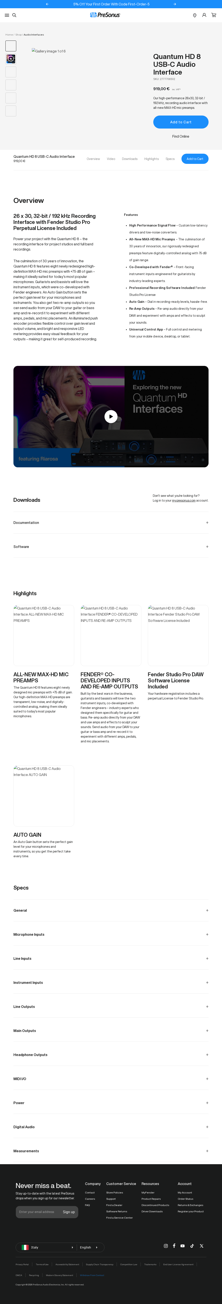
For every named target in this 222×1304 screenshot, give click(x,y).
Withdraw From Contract (92, 1275)
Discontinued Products (155, 1205)
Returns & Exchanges (190, 1205)
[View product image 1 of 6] (10, 46)
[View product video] (10, 59)
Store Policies (114, 1192)
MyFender (148, 1192)
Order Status (185, 1198)
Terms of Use (42, 1264)
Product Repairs (151, 1198)
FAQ (87, 1205)
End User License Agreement (178, 1264)
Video (111, 158)
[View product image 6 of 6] (10, 111)
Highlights (151, 158)
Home (9, 34)
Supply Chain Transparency (99, 1264)
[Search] (14, 15)
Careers (90, 1198)
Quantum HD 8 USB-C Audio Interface (177, 64)
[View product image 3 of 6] (10, 72)
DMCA (19, 1275)
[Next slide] (174, 4)
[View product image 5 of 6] (10, 98)
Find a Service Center (119, 1217)
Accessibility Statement (67, 1264)
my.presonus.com (184, 500)
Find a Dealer (114, 1205)
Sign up (69, 1212)
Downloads (129, 158)
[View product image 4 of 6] (10, 85)
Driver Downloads (152, 1211)
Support (111, 1198)
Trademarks (150, 1264)
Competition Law (128, 1264)
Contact (90, 1192)
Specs (170, 158)
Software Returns (116, 1211)
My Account (185, 1192)
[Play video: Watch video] (111, 416)
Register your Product (191, 1211)
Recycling (34, 1275)
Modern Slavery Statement (59, 1275)
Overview (93, 158)
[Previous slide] (47, 4)
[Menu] (6, 15)
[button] (214, 15)
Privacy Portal (22, 1264)
